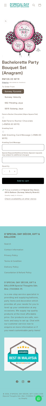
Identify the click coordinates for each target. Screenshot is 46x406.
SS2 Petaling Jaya (14, 103)
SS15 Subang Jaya (14, 108)
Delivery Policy (11, 267)
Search (7, 244)
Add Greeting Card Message (21, 137)
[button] (5, 5)
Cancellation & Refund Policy (18, 272)
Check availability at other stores (20, 199)
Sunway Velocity (13, 97)
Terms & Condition (13, 261)
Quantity (6, 166)
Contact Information (13, 250)
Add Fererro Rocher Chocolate (17, 122)
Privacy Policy (11, 255)
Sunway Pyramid (13, 91)
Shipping (5, 82)
